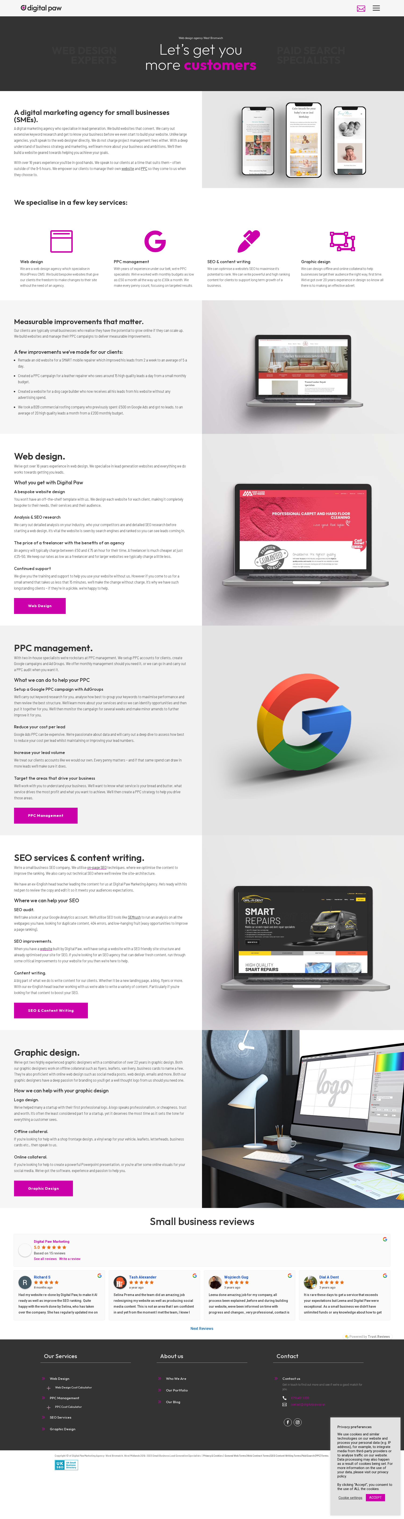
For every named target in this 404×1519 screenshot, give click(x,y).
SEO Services (60, 1417)
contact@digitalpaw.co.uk (308, 1404)
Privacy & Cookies (213, 1455)
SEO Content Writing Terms (286, 1455)
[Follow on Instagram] (298, 1422)
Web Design (40, 605)
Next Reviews (202, 1328)
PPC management (131, 261)
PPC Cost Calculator (68, 1407)
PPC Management (46, 815)
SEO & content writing (228, 261)
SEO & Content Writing (51, 1010)
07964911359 (300, 1398)
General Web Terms (235, 1455)
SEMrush (134, 917)
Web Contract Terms (258, 1455)
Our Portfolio (177, 1390)
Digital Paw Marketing (51, 1241)
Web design (31, 261)
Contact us (291, 1378)
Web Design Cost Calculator (73, 1387)
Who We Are (176, 1378)
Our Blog (173, 1402)
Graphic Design (43, 1188)
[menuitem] (361, 8)
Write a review (69, 1259)
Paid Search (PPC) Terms (315, 1455)
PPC (144, 168)
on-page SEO (97, 867)
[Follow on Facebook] (288, 1422)
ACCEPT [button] (375, 1497)
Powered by (370, 1336)
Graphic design (315, 261)
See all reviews (45, 1259)
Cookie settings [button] (350, 1498)
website (128, 168)
